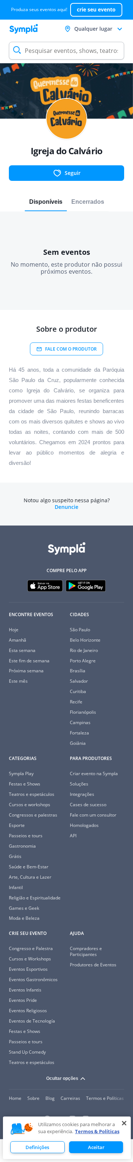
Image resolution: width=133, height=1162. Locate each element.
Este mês (18, 681)
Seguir (73, 172)
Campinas (80, 722)
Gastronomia (22, 846)
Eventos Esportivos (28, 969)
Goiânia (78, 743)
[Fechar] (124, 1123)
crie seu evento (96, 9)
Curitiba (78, 691)
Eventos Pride (23, 1000)
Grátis (15, 856)
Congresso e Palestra (31, 948)
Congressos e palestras (33, 815)
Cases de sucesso (88, 804)
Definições (37, 1147)
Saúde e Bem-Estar (28, 867)
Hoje (13, 629)
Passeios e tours (25, 835)
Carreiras (70, 1098)
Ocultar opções (62, 1078)
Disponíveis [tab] (45, 202)
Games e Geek (24, 908)
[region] (67, 1138)
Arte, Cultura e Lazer (30, 877)
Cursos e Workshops (30, 959)
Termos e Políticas (105, 1098)
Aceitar (96, 1147)
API (73, 835)
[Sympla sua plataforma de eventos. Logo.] (23, 29)
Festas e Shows (24, 784)
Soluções (79, 784)
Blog (50, 1098)
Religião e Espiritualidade (35, 898)
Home (15, 1098)
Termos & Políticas (97, 1131)
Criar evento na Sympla (94, 773)
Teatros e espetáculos (31, 794)
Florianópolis (83, 712)
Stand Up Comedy (27, 1052)
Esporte (17, 825)
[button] (22, 1129)
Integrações (82, 794)
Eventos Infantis (25, 990)
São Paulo (80, 629)
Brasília (77, 671)
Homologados (84, 825)
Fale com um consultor (93, 815)
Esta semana (22, 650)
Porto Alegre (83, 661)
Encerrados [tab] (87, 202)
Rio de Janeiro (84, 650)
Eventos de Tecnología (32, 1021)
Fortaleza (79, 733)
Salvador (79, 681)
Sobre (33, 1098)
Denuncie (66, 507)
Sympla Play (21, 773)
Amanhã (17, 640)
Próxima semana (26, 671)
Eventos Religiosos (28, 1010)
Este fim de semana (29, 661)
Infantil (16, 887)
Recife (76, 702)
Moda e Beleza (24, 918)
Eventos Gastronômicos (33, 979)
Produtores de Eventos (93, 965)
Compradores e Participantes (86, 951)
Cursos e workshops (29, 804)
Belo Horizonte (85, 640)
